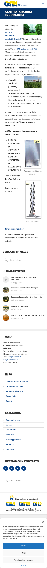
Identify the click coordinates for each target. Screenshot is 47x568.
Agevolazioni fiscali (13, 420)
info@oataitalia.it (14, 357)
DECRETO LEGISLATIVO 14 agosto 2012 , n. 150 (13, 35)
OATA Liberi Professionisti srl (17, 381)
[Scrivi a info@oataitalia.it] (6, 468)
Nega (23, 553)
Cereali (9, 425)
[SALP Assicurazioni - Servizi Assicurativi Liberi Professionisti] (37, 505)
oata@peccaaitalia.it (10, 360)
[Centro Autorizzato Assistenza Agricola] (10, 505)
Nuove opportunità (13, 440)
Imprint (23, 565)
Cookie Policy (11, 396)
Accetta (23, 546)
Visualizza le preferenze (23, 560)
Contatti (9, 401)
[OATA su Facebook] (12, 468)
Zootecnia (10, 449)
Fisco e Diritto (11, 430)
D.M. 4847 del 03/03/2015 (27, 49)
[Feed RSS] (24, 468)
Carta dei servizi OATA (14, 386)
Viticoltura (10, 444)
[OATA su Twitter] (18, 468)
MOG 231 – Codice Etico (14, 391)
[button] (43, 521)
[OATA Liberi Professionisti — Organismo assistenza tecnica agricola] (16, 4)
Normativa (10, 435)
